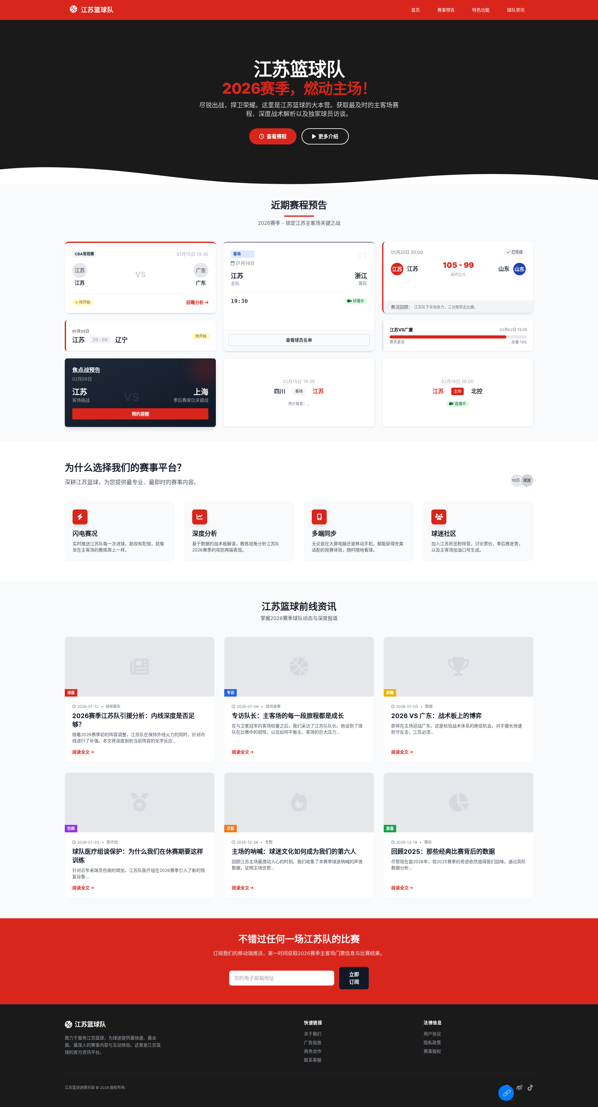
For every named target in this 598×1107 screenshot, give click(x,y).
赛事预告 (446, 9)
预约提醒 (140, 413)
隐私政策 (432, 1042)
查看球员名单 (299, 340)
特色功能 (481, 9)
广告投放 (312, 1042)
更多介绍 (328, 136)
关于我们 (312, 1033)
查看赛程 (277, 136)
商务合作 (312, 1051)
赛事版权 (432, 1051)
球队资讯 (515, 9)
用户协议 (432, 1033)
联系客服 (312, 1059)
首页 (415, 9)
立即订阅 (354, 978)
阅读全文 (81, 752)
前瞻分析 (195, 302)
